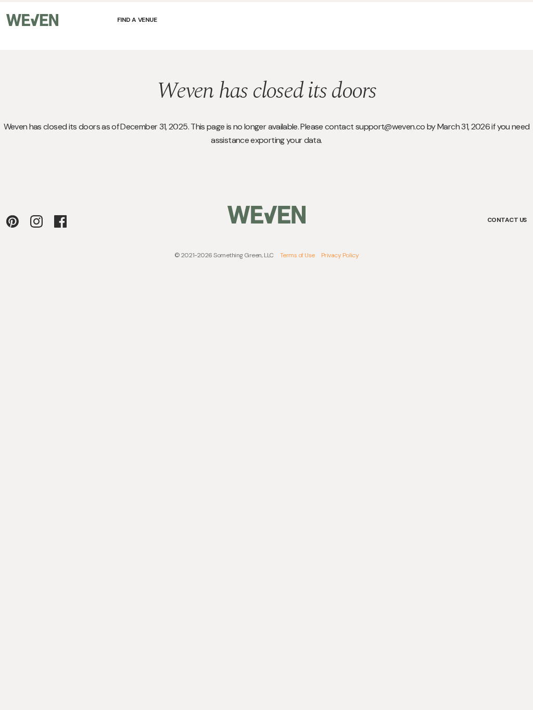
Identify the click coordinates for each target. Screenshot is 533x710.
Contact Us (507, 220)
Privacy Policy (340, 255)
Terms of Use (297, 255)
